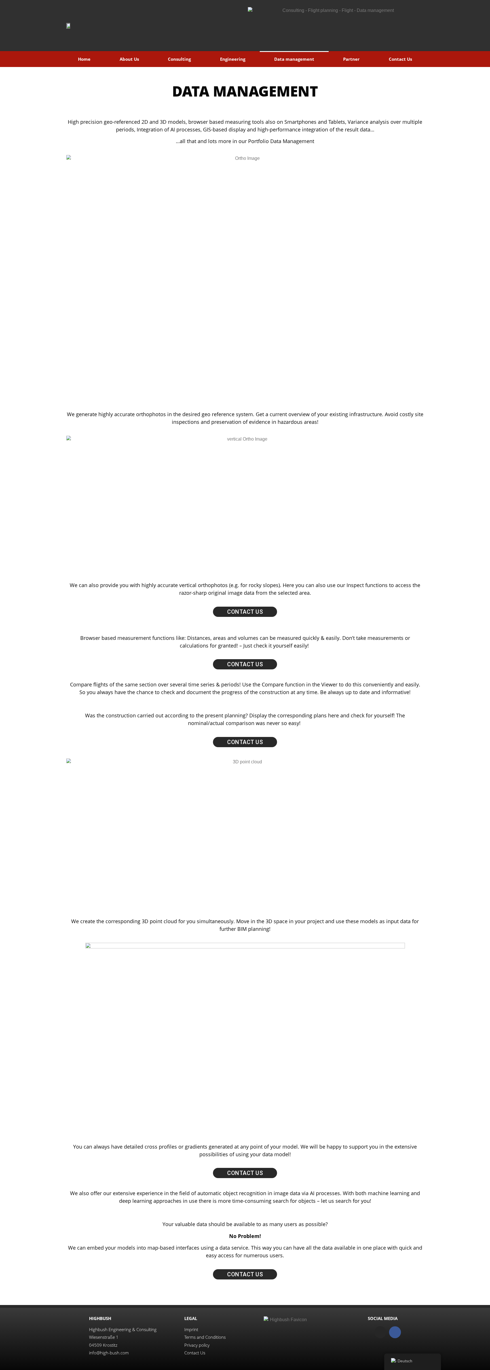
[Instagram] (380, 1332)
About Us (129, 59)
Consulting (179, 59)
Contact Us (400, 59)
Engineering (232, 59)
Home (84, 59)
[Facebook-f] (395, 1332)
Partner (351, 59)
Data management (294, 59)
